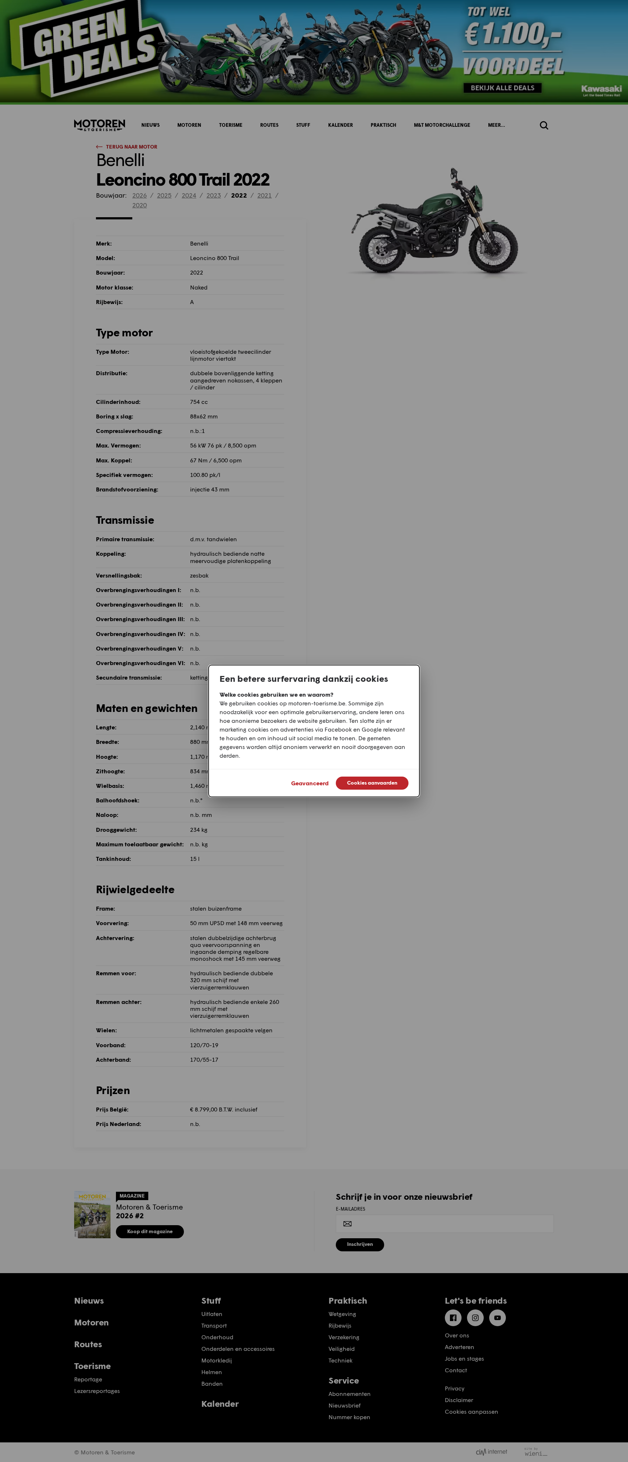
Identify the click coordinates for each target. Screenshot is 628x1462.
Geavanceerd (310, 782)
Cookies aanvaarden (372, 782)
